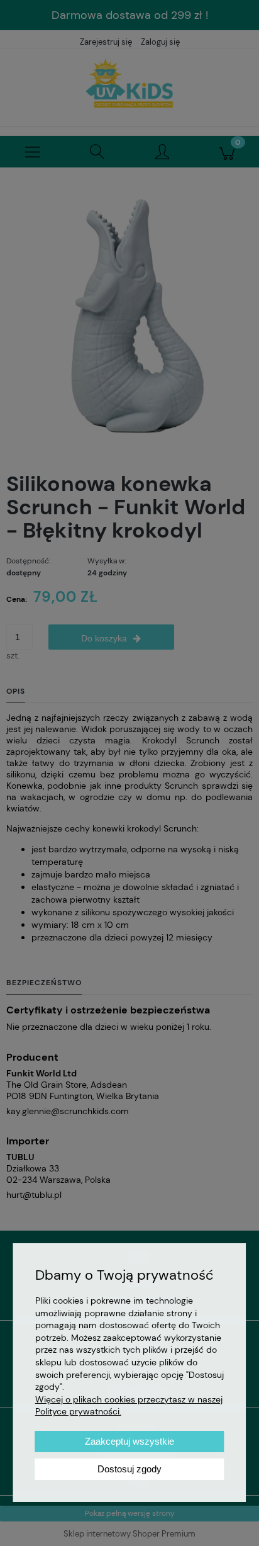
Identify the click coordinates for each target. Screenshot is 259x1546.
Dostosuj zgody (129, 1469)
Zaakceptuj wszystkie (129, 1441)
